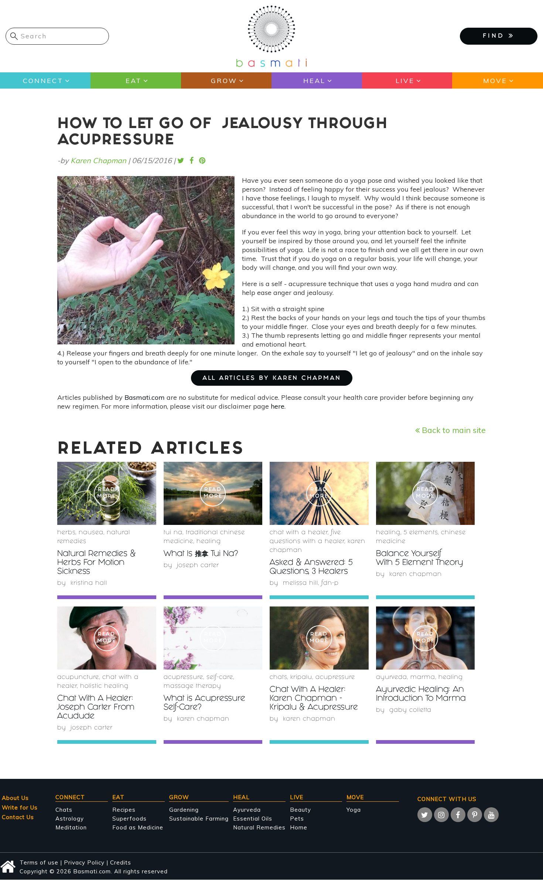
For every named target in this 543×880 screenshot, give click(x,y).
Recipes (124, 809)
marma (422, 677)
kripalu (301, 677)
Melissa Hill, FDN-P (311, 583)
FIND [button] (496, 36)
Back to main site (453, 430)
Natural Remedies (259, 827)
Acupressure (183, 677)
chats (278, 677)
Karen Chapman (98, 160)
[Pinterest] (474, 814)
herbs (66, 532)
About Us (15, 797)
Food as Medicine (137, 827)
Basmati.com (144, 397)
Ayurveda (391, 677)
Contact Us (18, 817)
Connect (43, 80)
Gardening (184, 809)
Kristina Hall (89, 583)
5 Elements (421, 532)
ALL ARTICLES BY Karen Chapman (271, 378)
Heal (314, 80)
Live (405, 80)
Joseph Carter (198, 565)
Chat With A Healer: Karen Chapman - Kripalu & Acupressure (314, 699)
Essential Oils (252, 818)
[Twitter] (424, 814)
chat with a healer (299, 532)
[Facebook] (458, 814)
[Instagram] (441, 814)
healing (209, 541)
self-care (219, 677)
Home (298, 827)
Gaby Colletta (410, 710)
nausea (91, 532)
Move (495, 80)
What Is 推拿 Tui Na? (201, 554)
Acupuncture (78, 677)
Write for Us (20, 807)
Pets (297, 818)
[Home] (271, 35)
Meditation (71, 827)
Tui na (173, 532)
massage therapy (192, 686)
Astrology (69, 818)
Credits (120, 862)
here (277, 406)
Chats (63, 809)
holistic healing (104, 686)
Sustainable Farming (199, 818)
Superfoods (129, 818)
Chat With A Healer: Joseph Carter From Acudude (95, 708)
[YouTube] (491, 814)
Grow (224, 80)
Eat (133, 80)
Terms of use (39, 862)
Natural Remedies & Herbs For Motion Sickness (96, 563)
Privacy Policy (84, 862)
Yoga (353, 809)
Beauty (300, 809)
